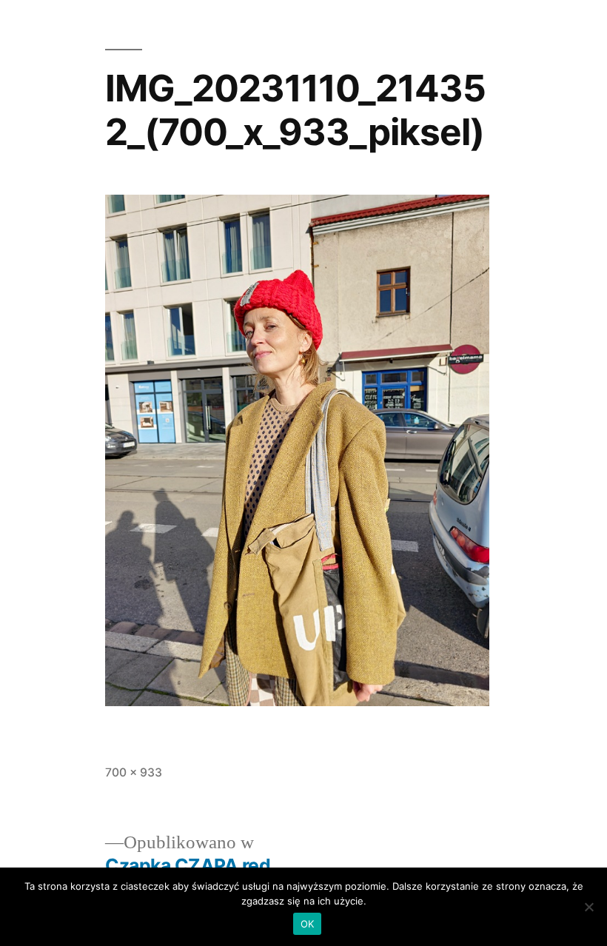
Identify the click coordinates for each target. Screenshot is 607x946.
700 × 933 (133, 772)
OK (308, 924)
